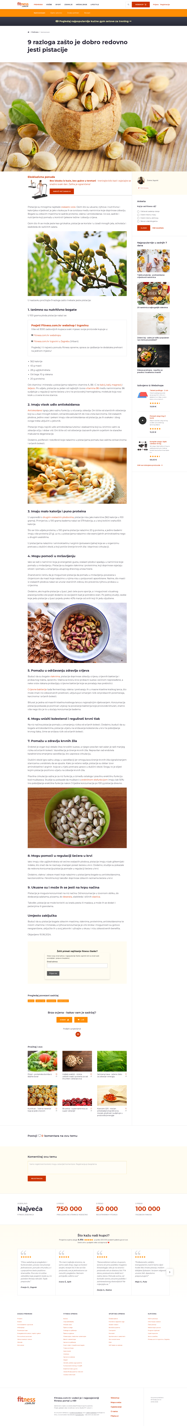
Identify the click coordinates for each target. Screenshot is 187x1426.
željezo (31, 388)
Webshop (115, 1398)
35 (56, 1074)
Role (110, 1342)
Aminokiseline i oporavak (25, 1324)
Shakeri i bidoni (113, 1324)
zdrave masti (40, 1001)
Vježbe (49, 5)
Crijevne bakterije (37, 689)
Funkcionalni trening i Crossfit (72, 1366)
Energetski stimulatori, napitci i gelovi (29, 1333)
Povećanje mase (22, 1330)
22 (56, 1109)
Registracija (165, 5)
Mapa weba (116, 1402)
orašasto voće (68, 207)
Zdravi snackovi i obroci (24, 1339)
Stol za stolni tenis (114, 1339)
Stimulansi (20, 1345)
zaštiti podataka (91, 1412)
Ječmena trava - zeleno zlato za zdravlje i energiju (109, 1075)
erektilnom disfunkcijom (94, 779)
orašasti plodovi (63, 1001)
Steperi (65, 1360)
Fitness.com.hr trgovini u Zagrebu (51, 341)
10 (126, 1109)
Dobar (63, 1020)
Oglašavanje (116, 1407)
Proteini (19, 1318)
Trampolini (112, 1330)
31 (126, 1074)
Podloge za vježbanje (70, 1330)
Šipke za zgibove (68, 1333)
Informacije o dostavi (154, 1321)
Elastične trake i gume (70, 1369)
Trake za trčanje (68, 1348)
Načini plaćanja (153, 1318)
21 (91, 1109)
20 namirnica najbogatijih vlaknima (152, 307)
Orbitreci (66, 1354)
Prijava (156, 5)
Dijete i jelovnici (56, 13)
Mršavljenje (81, 5)
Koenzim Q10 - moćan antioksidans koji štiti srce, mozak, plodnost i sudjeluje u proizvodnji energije (110, 1112)
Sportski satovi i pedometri (117, 1336)
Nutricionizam (39, 13)
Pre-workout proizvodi (24, 1336)
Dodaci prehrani (73, 13)
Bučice (65, 1318)
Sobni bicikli (67, 1351)
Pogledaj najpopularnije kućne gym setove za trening (94, 21)
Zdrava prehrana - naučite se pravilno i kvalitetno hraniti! (150, 371)
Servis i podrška (153, 1336)
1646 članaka (144, 188)
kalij (108, 384)
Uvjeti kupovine (153, 1333)
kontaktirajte (80, 1414)
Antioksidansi (35, 410)
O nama (114, 1411)
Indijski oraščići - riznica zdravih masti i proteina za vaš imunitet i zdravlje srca (75, 1076)
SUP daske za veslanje (115, 1345)
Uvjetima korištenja (76, 1412)
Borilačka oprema (114, 1327)
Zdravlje (68, 5)
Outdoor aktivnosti (69, 1374)
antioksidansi (51, 1001)
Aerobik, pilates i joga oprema (72, 1363)
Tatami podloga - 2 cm (159, 390)
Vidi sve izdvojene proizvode (149, 465)
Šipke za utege (68, 1327)
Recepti (87, 13)
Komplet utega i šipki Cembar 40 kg (158, 443)
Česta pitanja (152, 1324)
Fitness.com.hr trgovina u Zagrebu (159, 1339)
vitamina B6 (92, 388)
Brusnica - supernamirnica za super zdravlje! (74, 1110)
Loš (82, 1020)
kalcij (102, 384)
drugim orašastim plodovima (58, 517)
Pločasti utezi (67, 1324)
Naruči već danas (61, 191)
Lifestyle (95, 5)
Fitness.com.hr (22, 4)
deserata (67, 896)
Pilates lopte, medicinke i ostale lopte (74, 1336)
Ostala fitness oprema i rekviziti (73, 1371)
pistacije (31, 1001)
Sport (58, 5)
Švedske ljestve (113, 1318)
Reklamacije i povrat (154, 1327)
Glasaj (144, 228)
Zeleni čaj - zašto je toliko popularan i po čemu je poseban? (153, 339)
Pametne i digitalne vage (116, 1321)
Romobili (111, 1333)
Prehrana (38, 5)
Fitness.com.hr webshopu (47, 335)
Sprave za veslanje (69, 1357)
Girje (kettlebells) (68, 1321)
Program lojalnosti (154, 1330)
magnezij (117, 384)
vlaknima (55, 676)
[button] (169, 1272)
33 (91, 1074)
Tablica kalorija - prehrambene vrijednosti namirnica (151, 276)
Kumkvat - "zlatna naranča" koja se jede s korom (39, 1110)
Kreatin (19, 1321)
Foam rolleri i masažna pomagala (73, 1345)
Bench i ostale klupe (69, 1339)
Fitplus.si (114, 1416)
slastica (96, 896)
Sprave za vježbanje (69, 1342)
